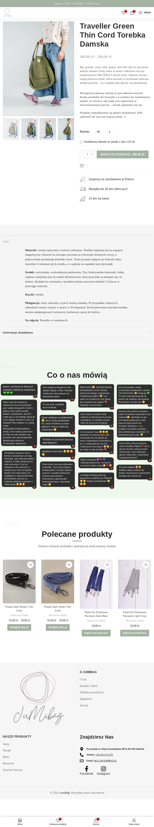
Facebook (86, 773)
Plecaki (7, 750)
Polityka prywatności (92, 692)
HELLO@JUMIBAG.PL (105, 761)
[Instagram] (103, 769)
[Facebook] (86, 769)
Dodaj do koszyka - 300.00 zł (122, 154)
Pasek (25, 615)
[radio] (98, 132)
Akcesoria (15, 615)
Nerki (6, 757)
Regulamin (86, 699)
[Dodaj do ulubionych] (82, 166)
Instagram (103, 773)
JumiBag (64, 793)
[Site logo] (7, 12)
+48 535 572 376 (104, 755)
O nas (83, 679)
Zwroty (84, 705)
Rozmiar (84, 132)
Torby (6, 744)
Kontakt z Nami (89, 686)
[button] (96, 633)
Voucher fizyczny (12, 770)
